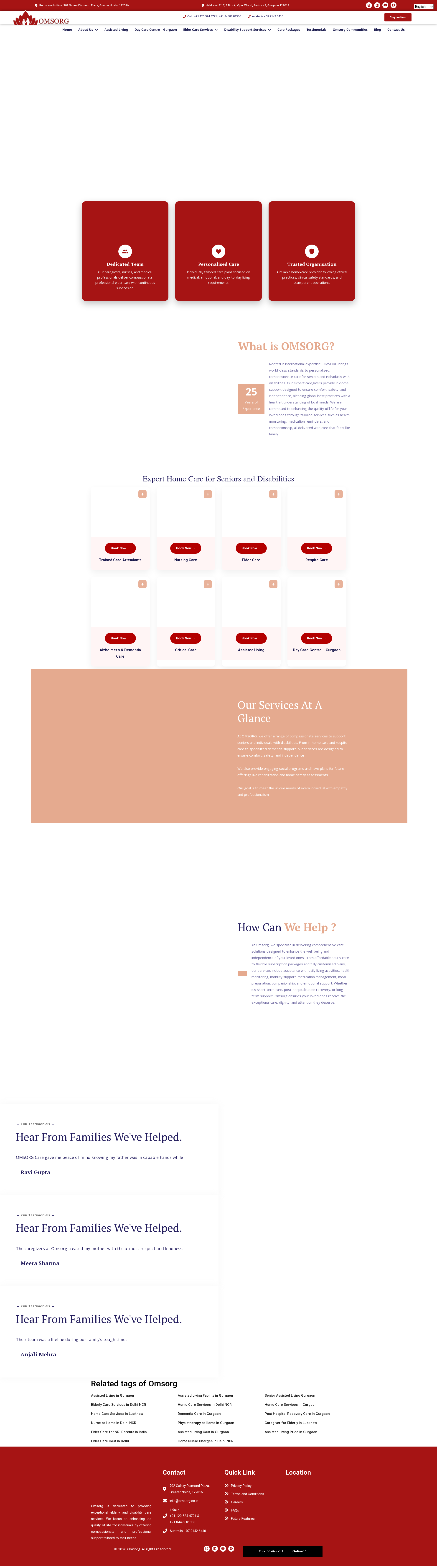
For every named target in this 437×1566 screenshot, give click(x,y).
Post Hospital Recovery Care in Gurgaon (297, 1414)
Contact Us (396, 29)
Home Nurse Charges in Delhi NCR (206, 1441)
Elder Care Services (198, 29)
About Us (85, 29)
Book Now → (120, 548)
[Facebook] (393, 5)
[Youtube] (385, 5)
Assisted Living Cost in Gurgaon (203, 1432)
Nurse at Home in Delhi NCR (113, 1423)
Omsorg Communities (350, 29)
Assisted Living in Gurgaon (112, 1395)
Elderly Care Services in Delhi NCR (118, 1405)
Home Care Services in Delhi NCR (205, 1405)
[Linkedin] (377, 5)
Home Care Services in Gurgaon (291, 1405)
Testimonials (316, 29)
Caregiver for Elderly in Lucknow (291, 1423)
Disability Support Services (245, 29)
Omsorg (133, 1549)
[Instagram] (369, 5)
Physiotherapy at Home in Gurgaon (206, 1423)
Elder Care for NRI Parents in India (119, 1432)
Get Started (19, 190)
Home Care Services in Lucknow (117, 1414)
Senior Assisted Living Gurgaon (290, 1395)
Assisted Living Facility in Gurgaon (205, 1395)
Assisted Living (116, 29)
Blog (377, 29)
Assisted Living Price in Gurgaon (291, 1432)
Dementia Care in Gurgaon (199, 1414)
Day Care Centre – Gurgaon (156, 29)
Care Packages (288, 29)
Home (67, 29)
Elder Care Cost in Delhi (110, 1441)
